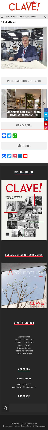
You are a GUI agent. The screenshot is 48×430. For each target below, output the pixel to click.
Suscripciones (24, 336)
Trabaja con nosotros (24, 342)
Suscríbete (15, 424)
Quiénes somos (39, 426)
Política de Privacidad (24, 350)
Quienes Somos (24, 348)
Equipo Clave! (24, 345)
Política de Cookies (24, 353)
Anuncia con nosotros (24, 339)
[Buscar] (46, 16)
